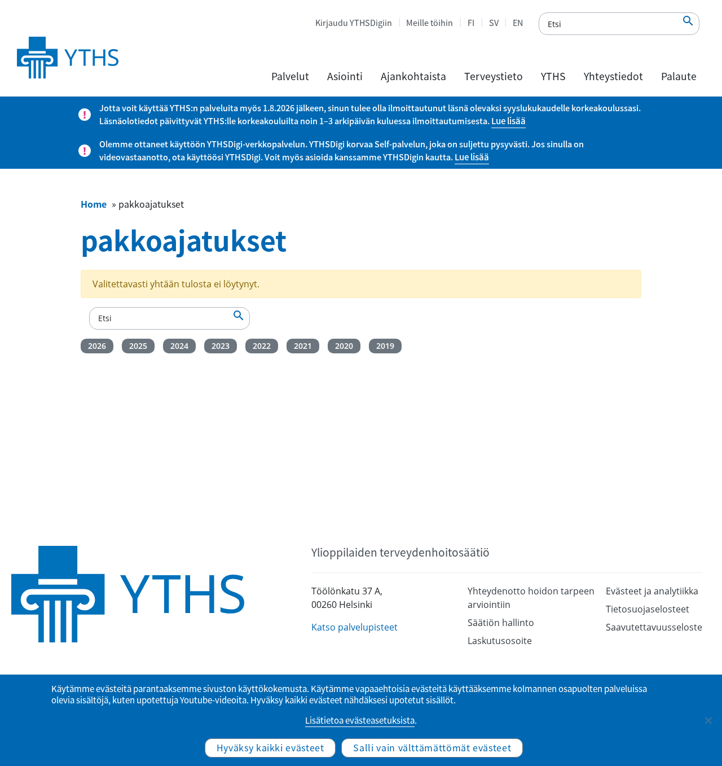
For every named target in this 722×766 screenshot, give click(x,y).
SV (494, 22)
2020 (344, 345)
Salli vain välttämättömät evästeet (432, 747)
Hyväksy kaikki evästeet (270, 747)
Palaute (679, 76)
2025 (138, 345)
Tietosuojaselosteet (647, 609)
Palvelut (290, 76)
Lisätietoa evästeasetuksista (360, 720)
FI (471, 22)
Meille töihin (429, 22)
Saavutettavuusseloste (654, 627)
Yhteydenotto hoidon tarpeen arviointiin (531, 598)
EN (518, 22)
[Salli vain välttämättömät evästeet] (708, 720)
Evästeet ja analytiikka (652, 591)
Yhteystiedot (613, 76)
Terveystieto (493, 76)
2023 (221, 345)
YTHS (553, 76)
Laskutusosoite (500, 640)
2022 (262, 345)
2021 (303, 345)
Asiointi (345, 76)
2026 (97, 345)
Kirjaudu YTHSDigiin (353, 22)
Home (94, 204)
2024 (179, 345)
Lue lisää (508, 121)
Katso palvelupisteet (354, 627)
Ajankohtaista (413, 76)
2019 (385, 345)
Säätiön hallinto (501, 622)
